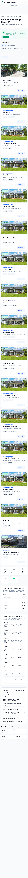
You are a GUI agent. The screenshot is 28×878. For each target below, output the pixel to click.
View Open (5, 37)
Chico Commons (8, 175)
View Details (21, 90)
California (7, 16)
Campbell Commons (9, 143)
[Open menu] (25, 2)
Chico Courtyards (8, 206)
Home (2, 16)
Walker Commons (8, 521)
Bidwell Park (7, 112)
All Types (4, 45)
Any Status (4, 57)
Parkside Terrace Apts (10, 426)
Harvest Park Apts (9, 301)
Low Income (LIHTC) (6, 48)
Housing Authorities (17, 48)
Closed (4, 60)
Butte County (14, 16)
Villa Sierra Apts (8, 489)
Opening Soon (20, 57)
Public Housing (11, 45)
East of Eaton (7, 269)
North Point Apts (8, 364)
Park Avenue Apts (9, 395)
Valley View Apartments (11, 458)
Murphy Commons (9, 332)
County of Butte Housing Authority (11, 552)
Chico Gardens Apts (9, 238)
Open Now (12, 57)
